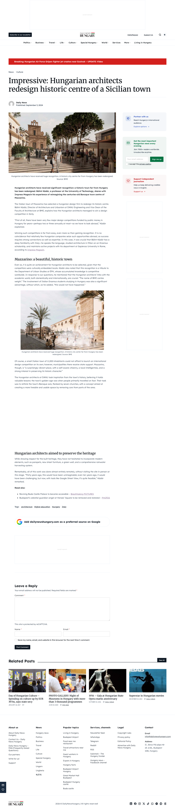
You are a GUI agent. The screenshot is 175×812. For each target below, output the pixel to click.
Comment (20, 595)
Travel (52, 42)
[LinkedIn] (131, 803)
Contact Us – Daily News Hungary (17, 740)
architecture (26, 507)
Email (66, 629)
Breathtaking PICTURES (82, 494)
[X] (144, 803)
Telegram (94, 741)
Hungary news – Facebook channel (98, 761)
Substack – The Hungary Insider (97, 755)
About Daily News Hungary (17, 734)
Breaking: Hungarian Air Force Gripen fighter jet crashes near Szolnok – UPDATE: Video (58, 61)
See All (162, 660)
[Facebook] (135, 803)
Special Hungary (88, 42)
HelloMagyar (133, 35)
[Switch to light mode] (164, 34)
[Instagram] (139, 803)
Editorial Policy (124, 741)
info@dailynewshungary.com (158, 736)
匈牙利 (39, 774)
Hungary (56, 507)
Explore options (140, 126)
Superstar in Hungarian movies (146, 695)
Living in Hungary (143, 42)
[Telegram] (156, 803)
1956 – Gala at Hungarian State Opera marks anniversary (106, 697)
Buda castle (68, 788)
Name (18, 629)
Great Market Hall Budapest (71, 776)
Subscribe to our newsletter (20, 35)
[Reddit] (161, 803)
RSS (92, 749)
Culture (72, 42)
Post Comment (22, 647)
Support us (138, 191)
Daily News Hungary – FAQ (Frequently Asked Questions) (19, 748)
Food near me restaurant (69, 742)
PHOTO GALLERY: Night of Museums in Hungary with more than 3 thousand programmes (67, 698)
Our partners (14, 754)
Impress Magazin (35, 250)
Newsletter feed (97, 733)
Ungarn (39, 766)
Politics (26, 42)
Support (12, 763)
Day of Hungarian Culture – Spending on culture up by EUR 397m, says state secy (26, 698)
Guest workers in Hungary (70, 755)
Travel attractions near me (73, 748)
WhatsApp (95, 737)
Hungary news (42, 733)
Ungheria (40, 770)
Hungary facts (69, 765)
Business (39, 42)
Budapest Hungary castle (71, 783)
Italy (64, 507)
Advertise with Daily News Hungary (126, 746)
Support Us (148, 35)
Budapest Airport (71, 737)
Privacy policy (124, 737)
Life (61, 42)
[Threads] (165, 803)
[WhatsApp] (152, 803)
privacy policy (145, 164)
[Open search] (160, 35)
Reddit (93, 745)
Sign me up (156, 159)
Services (116, 42)
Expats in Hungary (71, 760)
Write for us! (14, 759)
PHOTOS (106, 498)
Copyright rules (124, 733)
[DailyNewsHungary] (87, 35)
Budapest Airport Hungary (71, 770)
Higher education (42, 507)
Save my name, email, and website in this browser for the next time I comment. (54, 640)
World (104, 42)
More (126, 42)
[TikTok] (148, 803)
